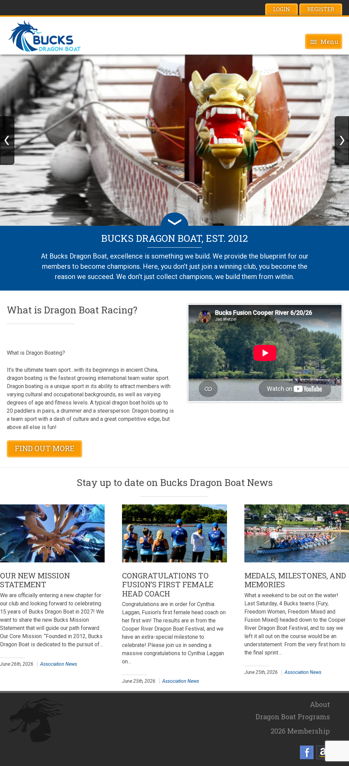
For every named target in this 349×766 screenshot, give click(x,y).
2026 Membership (300, 730)
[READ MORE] (52, 533)
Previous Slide (7, 140)
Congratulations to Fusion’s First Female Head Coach (167, 585)
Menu (329, 42)
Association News (58, 664)
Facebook (307, 752)
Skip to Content (174, 226)
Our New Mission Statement (35, 580)
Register (320, 9)
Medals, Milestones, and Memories (295, 580)
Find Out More (44, 448)
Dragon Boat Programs (293, 716)
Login (281, 9)
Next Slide (342, 140)
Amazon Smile (323, 752)
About (320, 704)
